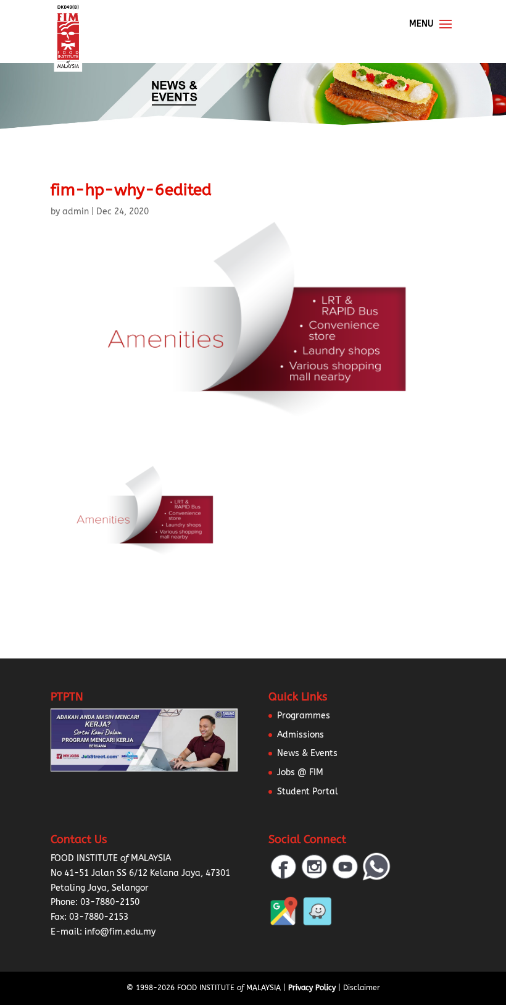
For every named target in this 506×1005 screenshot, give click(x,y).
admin (75, 211)
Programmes (303, 715)
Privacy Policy (312, 987)
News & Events (307, 753)
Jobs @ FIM (300, 772)
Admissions (300, 735)
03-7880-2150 (109, 902)
